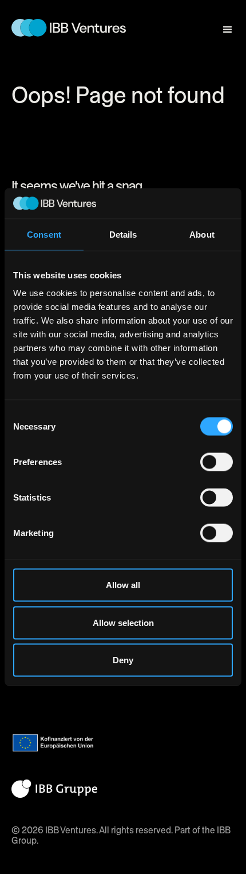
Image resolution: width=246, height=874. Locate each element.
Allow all (123, 585)
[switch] (216, 462)
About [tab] (202, 234)
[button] (223, 24)
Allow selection (123, 622)
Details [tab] (123, 234)
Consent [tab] (44, 234)
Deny (123, 660)
